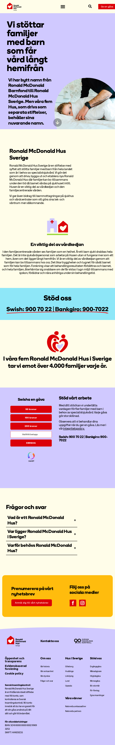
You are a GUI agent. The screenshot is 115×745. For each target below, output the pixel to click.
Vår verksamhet (46, 671)
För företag (94, 690)
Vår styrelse (45, 676)
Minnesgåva (95, 681)
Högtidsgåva (95, 676)
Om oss (45, 658)
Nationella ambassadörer (75, 706)
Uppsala (68, 686)
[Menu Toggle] (62, 6)
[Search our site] (90, 6)
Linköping (69, 676)
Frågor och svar (46, 681)
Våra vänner (73, 698)
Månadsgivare (96, 671)
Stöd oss (96, 658)
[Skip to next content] (57, 122)
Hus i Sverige (74, 658)
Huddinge (69, 671)
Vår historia (45, 666)
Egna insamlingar (97, 695)
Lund (67, 681)
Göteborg (69, 666)
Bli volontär (95, 686)
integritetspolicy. (74, 428)
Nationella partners (73, 711)
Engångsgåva (95, 666)
